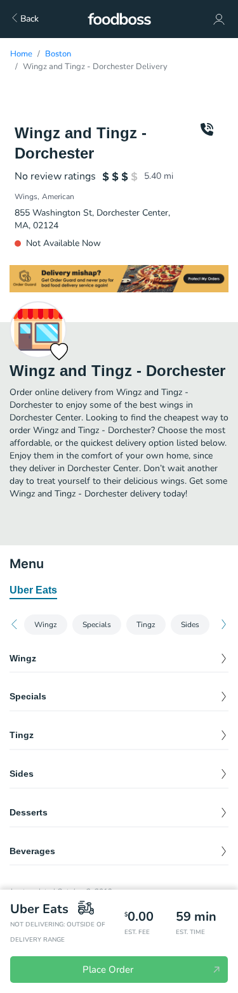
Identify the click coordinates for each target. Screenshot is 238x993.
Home (21, 54)
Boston (58, 54)
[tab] (33, 591)
